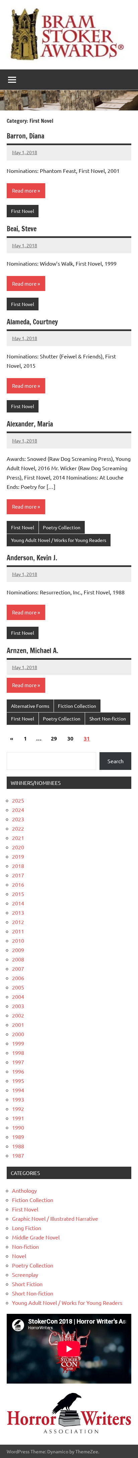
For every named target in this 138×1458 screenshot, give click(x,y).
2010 (18, 940)
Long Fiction (26, 1227)
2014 (18, 903)
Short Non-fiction (107, 718)
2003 (18, 1005)
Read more (24, 190)
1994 (18, 1090)
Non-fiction (25, 1246)
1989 (18, 1136)
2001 (18, 1024)
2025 (18, 800)
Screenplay (25, 1274)
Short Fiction (27, 1283)
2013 (18, 912)
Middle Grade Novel (36, 1237)
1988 (18, 1146)
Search (116, 761)
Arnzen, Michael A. (32, 650)
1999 (18, 1043)
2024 (18, 809)
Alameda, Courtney (32, 322)
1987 (18, 1155)
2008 (18, 959)
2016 (18, 884)
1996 (18, 1071)
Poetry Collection (61, 527)
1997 (18, 1062)
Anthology (24, 1190)
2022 (18, 828)
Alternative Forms (30, 706)
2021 (18, 837)
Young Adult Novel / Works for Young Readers (58, 540)
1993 (18, 1099)
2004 (18, 996)
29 (54, 738)
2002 (18, 1015)
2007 (18, 968)
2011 (18, 931)
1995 (18, 1080)
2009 (18, 949)
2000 (18, 1034)
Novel (19, 1255)
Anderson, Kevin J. (32, 558)
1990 (18, 1127)
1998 (18, 1052)
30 (70, 738)
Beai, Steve (22, 229)
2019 (18, 856)
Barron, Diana (25, 136)
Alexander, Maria (30, 424)
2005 (18, 987)
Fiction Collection (77, 706)
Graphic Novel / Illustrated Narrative (55, 1218)
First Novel (22, 211)
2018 (18, 865)
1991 (18, 1118)
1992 (18, 1108)
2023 (18, 819)
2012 (18, 921)
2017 (18, 875)
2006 (18, 977)
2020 (18, 847)
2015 (18, 893)
